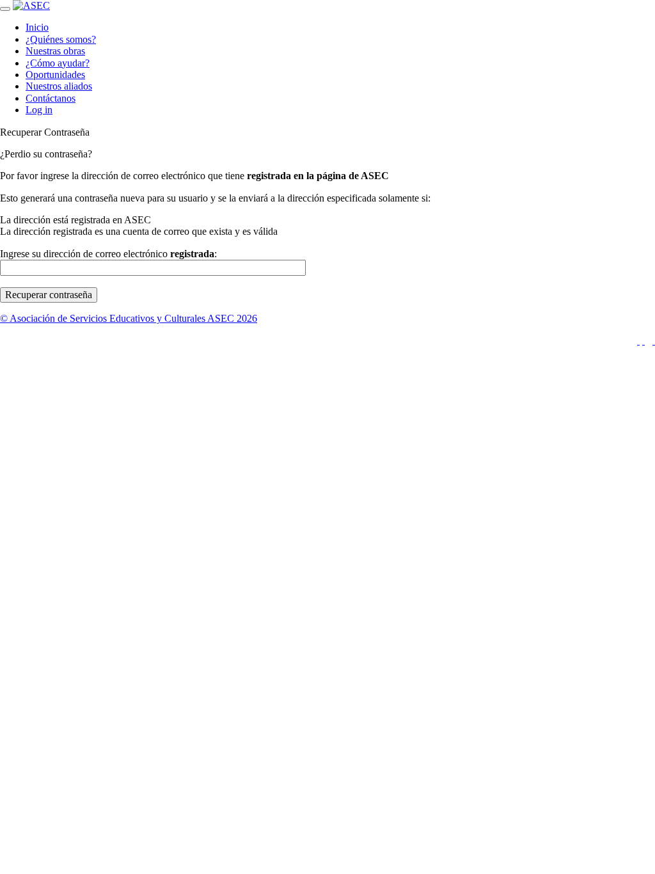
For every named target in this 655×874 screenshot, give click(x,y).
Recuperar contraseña (48, 294)
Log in (39, 109)
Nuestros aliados (59, 86)
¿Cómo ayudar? (58, 63)
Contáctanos (50, 98)
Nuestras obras (55, 50)
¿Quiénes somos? (61, 39)
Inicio (37, 27)
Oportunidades (55, 74)
